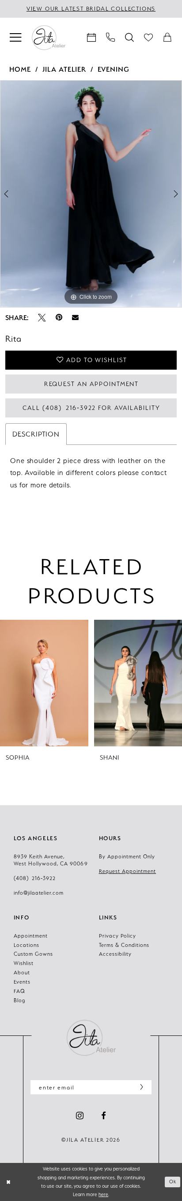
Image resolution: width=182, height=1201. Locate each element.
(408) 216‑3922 (35, 878)
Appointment (31, 936)
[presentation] (45, 683)
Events (22, 982)
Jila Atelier (64, 69)
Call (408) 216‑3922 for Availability (91, 407)
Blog (19, 1000)
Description (36, 434)
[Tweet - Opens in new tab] (42, 318)
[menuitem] (16, 37)
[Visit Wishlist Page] (148, 37)
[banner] (48, 37)
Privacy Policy (117, 936)
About (22, 972)
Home (20, 69)
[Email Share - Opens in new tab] (75, 317)
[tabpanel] (91, 194)
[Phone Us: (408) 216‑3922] (110, 37)
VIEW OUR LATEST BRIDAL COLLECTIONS (91, 8)
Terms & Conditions (124, 945)
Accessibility (115, 954)
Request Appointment (127, 871)
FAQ (19, 991)
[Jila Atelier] (91, 1038)
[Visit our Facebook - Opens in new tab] (103, 1116)
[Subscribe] (139, 1087)
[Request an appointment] (91, 37)
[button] (16, 37)
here (103, 1194)
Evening (113, 69)
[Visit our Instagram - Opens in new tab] (79, 1116)
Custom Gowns (33, 954)
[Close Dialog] (8, 1182)
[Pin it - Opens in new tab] (59, 318)
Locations (26, 945)
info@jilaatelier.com (39, 893)
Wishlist (24, 963)
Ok (173, 1181)
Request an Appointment (91, 383)
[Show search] (129, 37)
